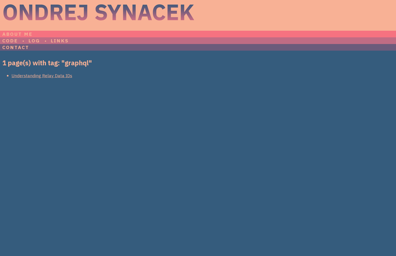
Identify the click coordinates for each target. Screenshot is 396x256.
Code (10, 41)
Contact (15, 47)
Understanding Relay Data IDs (41, 75)
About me (17, 34)
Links (60, 41)
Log (34, 41)
